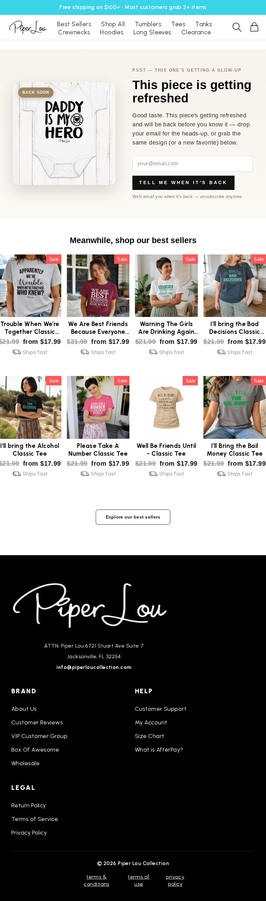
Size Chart (149, 736)
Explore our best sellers (133, 517)
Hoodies (112, 32)
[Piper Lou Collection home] (94, 605)
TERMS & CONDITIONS (96, 880)
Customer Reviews (37, 722)
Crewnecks (74, 32)
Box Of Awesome (35, 749)
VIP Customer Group (39, 736)
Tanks (203, 24)
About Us (24, 708)
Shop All (113, 24)
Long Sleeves (152, 32)
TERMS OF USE (139, 880)
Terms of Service (34, 819)
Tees (178, 24)
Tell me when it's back (183, 182)
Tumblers (148, 24)
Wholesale (25, 763)
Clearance (196, 32)
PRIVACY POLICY (175, 880)
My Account (151, 722)
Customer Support (161, 708)
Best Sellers (74, 24)
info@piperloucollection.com (93, 667)
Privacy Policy (29, 832)
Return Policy (28, 805)
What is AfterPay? (159, 749)
